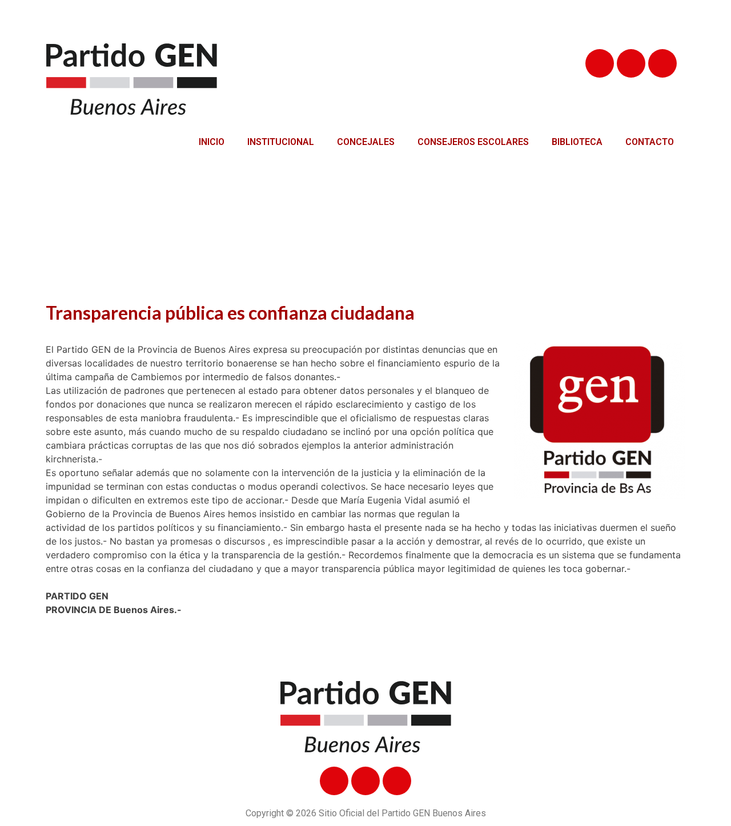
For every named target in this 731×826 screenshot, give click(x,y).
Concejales (366, 141)
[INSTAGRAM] (662, 63)
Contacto (649, 141)
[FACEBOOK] (599, 63)
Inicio (211, 141)
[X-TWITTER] (631, 63)
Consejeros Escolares (473, 141)
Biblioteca (577, 141)
